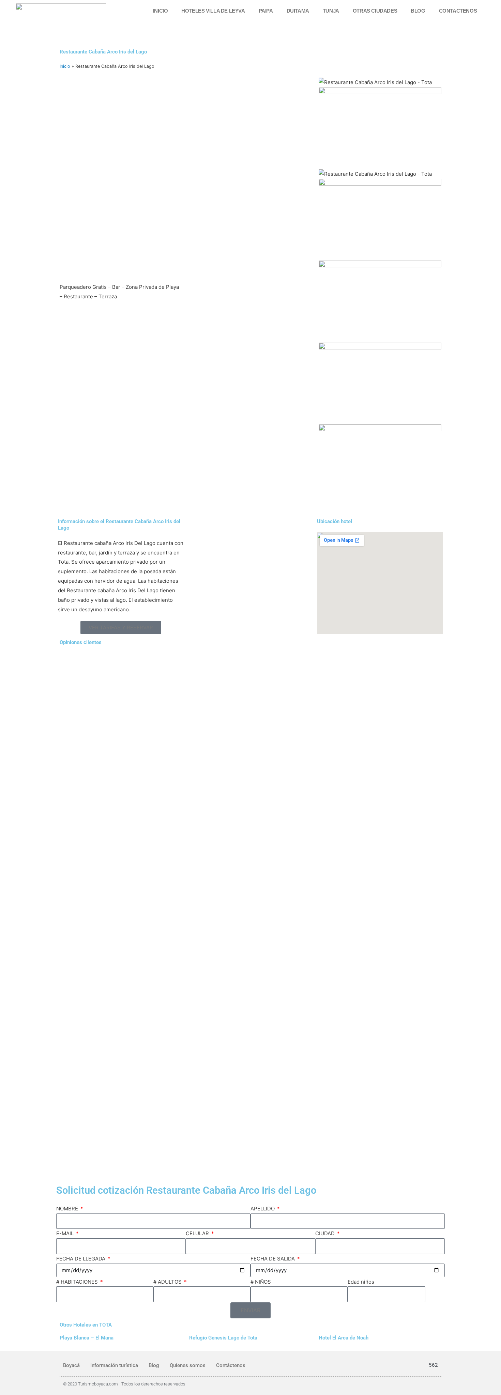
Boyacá (71, 1365)
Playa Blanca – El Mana (86, 1338)
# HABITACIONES (77, 1282)
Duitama (298, 11)
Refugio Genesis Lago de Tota (223, 1338)
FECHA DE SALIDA (273, 1258)
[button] (120, 627)
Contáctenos (230, 1365)
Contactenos (458, 11)
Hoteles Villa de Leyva (213, 11)
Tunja (331, 11)
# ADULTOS (168, 1282)
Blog (418, 11)
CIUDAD (325, 1233)
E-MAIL (65, 1233)
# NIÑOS (260, 1282)
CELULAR (198, 1233)
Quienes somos (188, 1365)
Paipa (266, 11)
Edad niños (361, 1282)
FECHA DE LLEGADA (81, 1258)
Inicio (160, 11)
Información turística (114, 1365)
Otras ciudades (375, 11)
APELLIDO (263, 1208)
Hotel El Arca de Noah (343, 1338)
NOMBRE (67, 1208)
